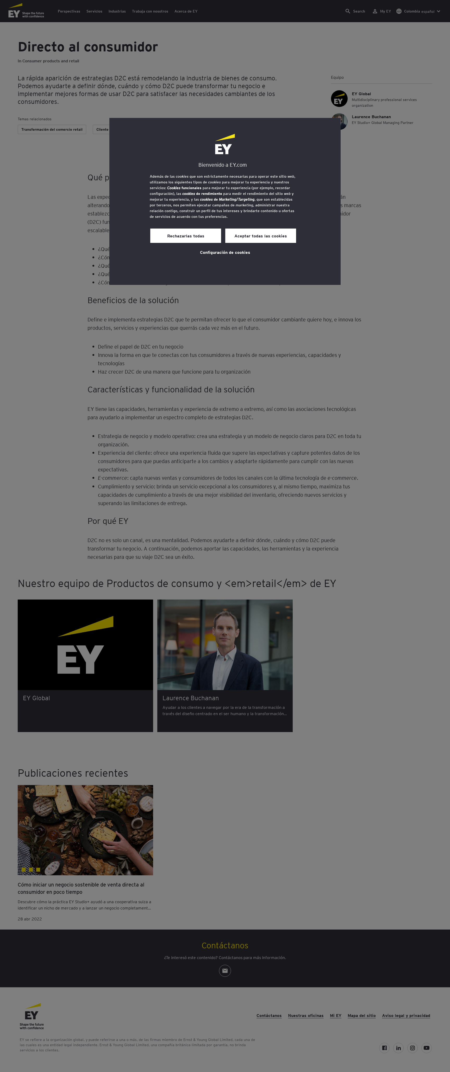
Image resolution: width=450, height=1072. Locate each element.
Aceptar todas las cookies (260, 235)
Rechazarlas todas (185, 235)
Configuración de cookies (225, 252)
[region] (225, 201)
